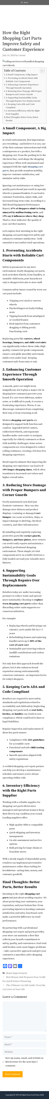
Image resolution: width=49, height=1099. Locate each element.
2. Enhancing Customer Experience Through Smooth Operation (22, 86)
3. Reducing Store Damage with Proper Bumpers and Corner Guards (24, 93)
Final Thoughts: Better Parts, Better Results (22, 119)
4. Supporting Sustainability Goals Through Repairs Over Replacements (23, 99)
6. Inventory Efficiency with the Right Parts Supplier (23, 112)
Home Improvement (16, 973)
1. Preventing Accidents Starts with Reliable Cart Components (22, 80)
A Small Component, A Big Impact (21, 74)
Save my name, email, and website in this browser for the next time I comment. (24, 1062)
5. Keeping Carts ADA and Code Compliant (20, 106)
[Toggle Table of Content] (41, 71)
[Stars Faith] (6, 11)
